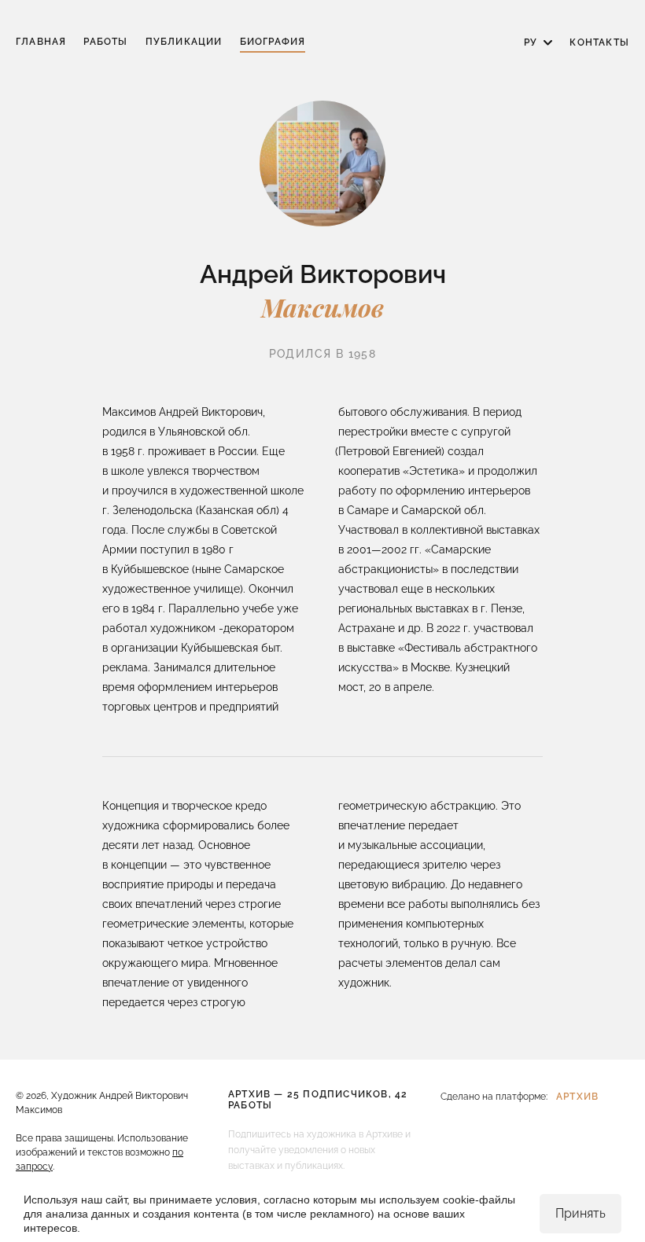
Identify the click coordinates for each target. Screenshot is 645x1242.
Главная (41, 41)
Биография (273, 41)
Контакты (599, 42)
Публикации (184, 41)
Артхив (577, 1096)
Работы (105, 41)
